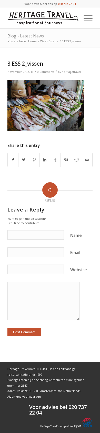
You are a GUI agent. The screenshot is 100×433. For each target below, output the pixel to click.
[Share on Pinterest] (34, 159)
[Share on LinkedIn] (45, 159)
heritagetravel (71, 72)
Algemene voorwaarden (24, 396)
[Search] (73, 18)
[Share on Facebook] (13, 159)
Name (76, 235)
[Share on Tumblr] (55, 159)
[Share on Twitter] (23, 159)
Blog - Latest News (25, 36)
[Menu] (85, 18)
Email (75, 252)
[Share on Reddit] (76, 159)
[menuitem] (73, 18)
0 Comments (45, 72)
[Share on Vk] (66, 159)
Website (78, 270)
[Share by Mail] (87, 159)
